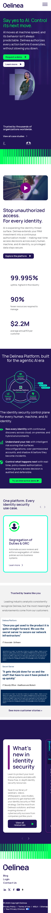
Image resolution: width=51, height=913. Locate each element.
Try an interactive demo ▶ (25, 480)
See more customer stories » (25, 710)
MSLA (35, 906)
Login (6, 879)
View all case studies (13, 136)
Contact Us (10, 882)
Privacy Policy (9, 906)
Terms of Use (24, 906)
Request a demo (13, 57)
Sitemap (44, 906)
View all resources (19, 823)
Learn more (11, 64)
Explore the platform (16, 256)
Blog (5, 875)
